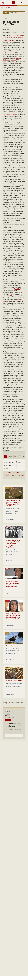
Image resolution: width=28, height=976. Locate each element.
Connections (7, 32)
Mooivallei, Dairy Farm (14, 680)
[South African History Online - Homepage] (2, 2)
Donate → (8, 703)
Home (2, 7)
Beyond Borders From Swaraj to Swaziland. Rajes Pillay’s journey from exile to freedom (13, 616)
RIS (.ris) (20, 472)
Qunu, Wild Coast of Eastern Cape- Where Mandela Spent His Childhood (13, 503)
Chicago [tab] (25, 456)
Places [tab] (8, 720)
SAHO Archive (8, 7)
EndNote (6, 475)
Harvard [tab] (10, 456)
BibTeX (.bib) (11, 472)
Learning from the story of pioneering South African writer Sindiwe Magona (13, 584)
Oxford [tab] (16, 456)
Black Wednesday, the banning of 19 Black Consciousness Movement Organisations (13, 544)
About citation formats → (18, 475)
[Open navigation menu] (25, 2)
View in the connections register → (14, 735)
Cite (17, 32)
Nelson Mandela (7, 296)
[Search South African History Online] (13, 2)
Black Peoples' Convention (10, 114)
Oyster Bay (10, 646)
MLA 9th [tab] (20, 456)
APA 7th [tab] (6, 456)
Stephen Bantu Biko (8, 40)
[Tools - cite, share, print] (17, 2)
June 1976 (17, 289)
